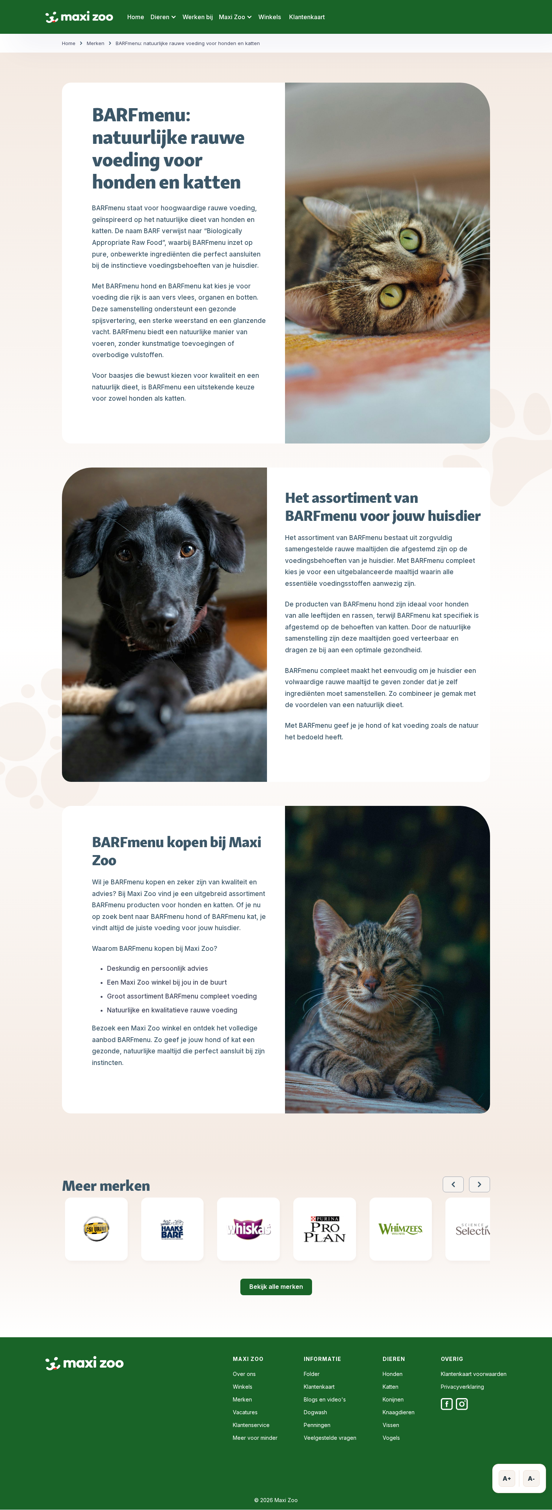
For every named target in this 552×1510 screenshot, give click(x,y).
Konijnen (393, 1400)
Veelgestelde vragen (330, 1438)
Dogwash (315, 1412)
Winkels (269, 17)
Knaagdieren (399, 1412)
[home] (79, 17)
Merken (95, 43)
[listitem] (96, 1232)
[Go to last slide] (453, 1184)
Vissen (391, 1425)
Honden (393, 1374)
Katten (390, 1387)
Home (135, 17)
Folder (312, 1374)
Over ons (244, 1374)
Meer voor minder (255, 1438)
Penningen (317, 1425)
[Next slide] (479, 1184)
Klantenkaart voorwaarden (474, 1374)
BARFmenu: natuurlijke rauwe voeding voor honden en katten (188, 43)
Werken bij (197, 17)
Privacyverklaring (462, 1387)
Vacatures (245, 1412)
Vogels (391, 1438)
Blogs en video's (325, 1400)
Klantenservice (251, 1425)
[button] (163, 17)
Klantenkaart (307, 17)
